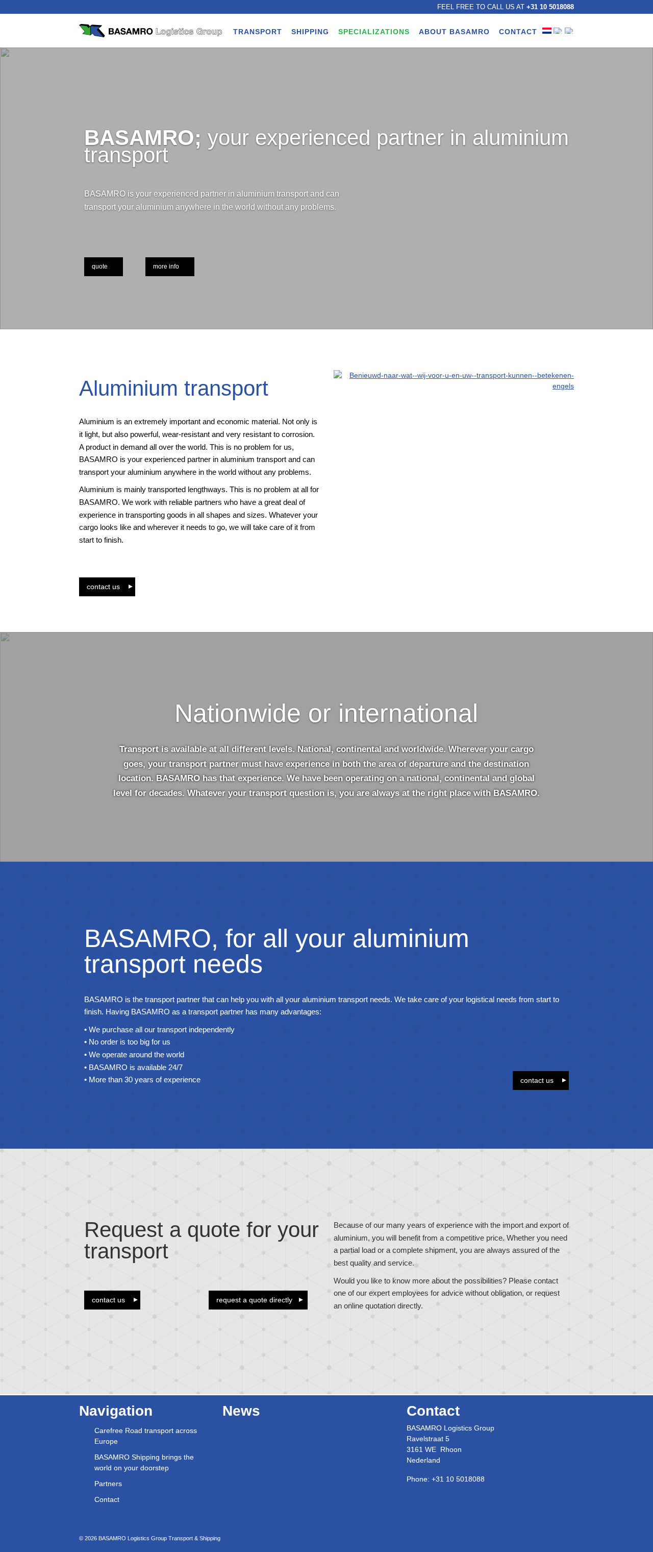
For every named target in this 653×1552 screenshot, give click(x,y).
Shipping (310, 32)
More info (166, 266)
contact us (537, 1080)
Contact (518, 32)
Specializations (374, 32)
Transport (257, 32)
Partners (108, 1484)
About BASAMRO (454, 32)
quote (100, 266)
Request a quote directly (254, 1300)
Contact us (103, 587)
